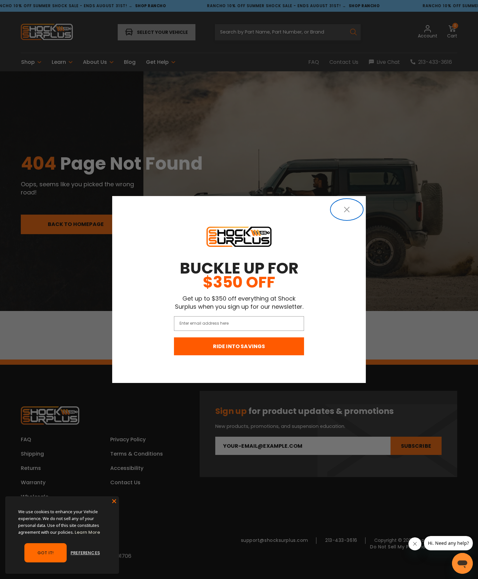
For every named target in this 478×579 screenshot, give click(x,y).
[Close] (114, 501)
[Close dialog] (346, 209)
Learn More (87, 532)
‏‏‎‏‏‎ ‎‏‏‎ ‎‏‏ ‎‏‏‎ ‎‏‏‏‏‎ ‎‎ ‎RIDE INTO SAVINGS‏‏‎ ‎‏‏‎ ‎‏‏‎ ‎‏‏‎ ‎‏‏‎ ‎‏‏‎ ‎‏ (239, 346)
